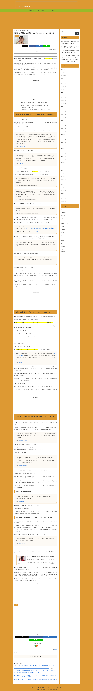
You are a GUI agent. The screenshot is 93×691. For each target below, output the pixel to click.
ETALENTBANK (21, 501)
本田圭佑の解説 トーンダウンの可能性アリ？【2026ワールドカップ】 (69, 60)
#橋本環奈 (33, 228)
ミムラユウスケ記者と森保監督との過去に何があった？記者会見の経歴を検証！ (31, 665)
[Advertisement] (46, 20)
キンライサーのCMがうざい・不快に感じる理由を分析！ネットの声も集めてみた (32, 679)
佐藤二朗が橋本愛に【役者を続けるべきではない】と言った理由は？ (70, 42)
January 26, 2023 (34, 231)
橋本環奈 (17, 604)
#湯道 (36, 228)
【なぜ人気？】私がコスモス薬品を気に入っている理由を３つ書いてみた (70, 51)
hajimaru (52, 665)
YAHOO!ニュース (22, 146)
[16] (29, 355)
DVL (51, 357)
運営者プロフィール (43, 687)
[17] (19, 359)
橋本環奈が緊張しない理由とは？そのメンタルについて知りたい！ (35, 103)
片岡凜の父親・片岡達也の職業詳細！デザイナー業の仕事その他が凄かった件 (31, 670)
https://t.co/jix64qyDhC (49, 228)
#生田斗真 (28, 228)
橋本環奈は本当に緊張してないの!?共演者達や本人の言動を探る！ (35, 102)
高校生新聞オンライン (23, 440)
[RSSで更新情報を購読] (37, 646)
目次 (34, 99)
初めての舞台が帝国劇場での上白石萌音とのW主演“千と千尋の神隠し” (36, 109)
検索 (62, 31)
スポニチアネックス (22, 163)
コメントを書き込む (35, 656)
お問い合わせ (59, 687)
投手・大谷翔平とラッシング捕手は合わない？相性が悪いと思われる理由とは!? (70, 47)
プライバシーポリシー (51, 687)
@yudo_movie (41, 228)
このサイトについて (35, 687)
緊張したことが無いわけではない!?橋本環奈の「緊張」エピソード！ (35, 105)
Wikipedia (20, 362)
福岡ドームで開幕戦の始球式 (28, 107)
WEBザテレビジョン (22, 249)
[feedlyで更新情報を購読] (35, 646)
